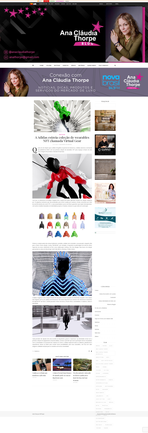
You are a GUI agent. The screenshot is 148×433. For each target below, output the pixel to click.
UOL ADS (74, 3)
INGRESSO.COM (43, 3)
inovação (105, 389)
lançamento (99, 395)
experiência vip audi (102, 383)
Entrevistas (98, 311)
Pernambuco (108, 408)
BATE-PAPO (109, 3)
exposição (99, 386)
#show (105, 345)
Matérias (81, 65)
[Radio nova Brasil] (74, 96)
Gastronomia (109, 386)
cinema (105, 366)
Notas (96, 325)
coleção (98, 370)
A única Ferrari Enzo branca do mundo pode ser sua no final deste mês (62, 375)
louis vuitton (100, 399)
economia (106, 373)
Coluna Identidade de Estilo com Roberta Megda (107, 302)
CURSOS (63, 3)
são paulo (99, 424)
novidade (98, 408)
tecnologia (108, 424)
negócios (105, 405)
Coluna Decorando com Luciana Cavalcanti (107, 295)
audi (97, 360)
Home (41, 65)
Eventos (65, 65)
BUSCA (101, 3)
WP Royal (42, 414)
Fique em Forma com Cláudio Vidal (104, 318)
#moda (98, 345)
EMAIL (116, 3)
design (98, 373)
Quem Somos (91, 65)
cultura (106, 370)
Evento (111, 379)
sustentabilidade (101, 421)
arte (107, 357)
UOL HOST (50, 3)
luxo (108, 399)
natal (97, 405)
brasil (98, 366)
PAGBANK (57, 3)
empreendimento (101, 376)
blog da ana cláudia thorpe (104, 363)
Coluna (48, 65)
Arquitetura (100, 357)
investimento (100, 392)
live (107, 395)
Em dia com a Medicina (101, 308)
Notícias (57, 65)
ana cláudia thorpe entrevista (102, 353)
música (111, 402)
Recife (107, 411)
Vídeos (73, 65)
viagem (106, 428)
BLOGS (67, 1)
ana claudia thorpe (102, 349)
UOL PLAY (68, 3)
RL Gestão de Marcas (111, 414)
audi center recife (107, 360)
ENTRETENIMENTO (60, 1)
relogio (98, 415)
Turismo (98, 428)
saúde (105, 415)
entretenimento (101, 379)
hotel (98, 389)
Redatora (37, 351)
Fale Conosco (103, 65)
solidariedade (100, 418)
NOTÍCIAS (46, 1)
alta (110, 345)
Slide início (97, 333)
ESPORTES (52, 1)
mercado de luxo (101, 402)
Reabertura (99, 411)
